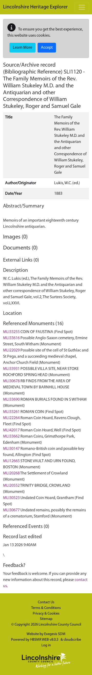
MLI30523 (11, 498)
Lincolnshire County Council (60, 625)
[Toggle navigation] (82, 7)
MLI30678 (11, 381)
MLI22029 (11, 350)
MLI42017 (11, 430)
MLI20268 (11, 473)
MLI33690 (11, 400)
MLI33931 (11, 369)
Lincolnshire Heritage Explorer (35, 7)
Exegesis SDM (54, 634)
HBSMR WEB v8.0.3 (44, 640)
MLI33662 (11, 436)
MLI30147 (11, 449)
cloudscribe (72, 640)
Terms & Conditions (46, 608)
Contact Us (46, 602)
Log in (46, 645)
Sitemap (46, 619)
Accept (47, 48)
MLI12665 (11, 461)
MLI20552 (11, 486)
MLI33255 (11, 332)
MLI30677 (11, 510)
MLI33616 (11, 338)
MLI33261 (11, 412)
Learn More (22, 48)
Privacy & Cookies (46, 614)
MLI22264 (11, 418)
